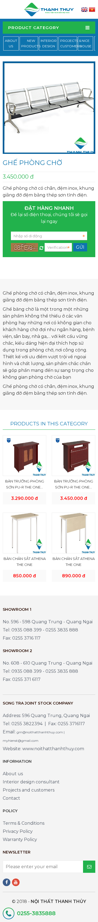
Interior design (49, 43)
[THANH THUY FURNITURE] (49, 9)
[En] (84, 9)
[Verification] (41, 246)
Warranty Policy (20, 839)
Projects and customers (28, 790)
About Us (11, 43)
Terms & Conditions (23, 823)
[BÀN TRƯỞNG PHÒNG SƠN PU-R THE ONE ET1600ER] (73, 455)
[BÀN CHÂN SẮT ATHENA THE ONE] (24, 532)
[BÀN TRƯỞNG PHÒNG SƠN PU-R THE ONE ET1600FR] (24, 455)
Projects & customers (70, 43)
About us (13, 773)
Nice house (85, 43)
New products (31, 43)
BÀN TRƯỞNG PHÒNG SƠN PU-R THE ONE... (24, 484)
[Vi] (92, 9)
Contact (11, 798)
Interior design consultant (31, 781)
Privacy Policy (18, 831)
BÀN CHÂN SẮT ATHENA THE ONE (25, 561)
